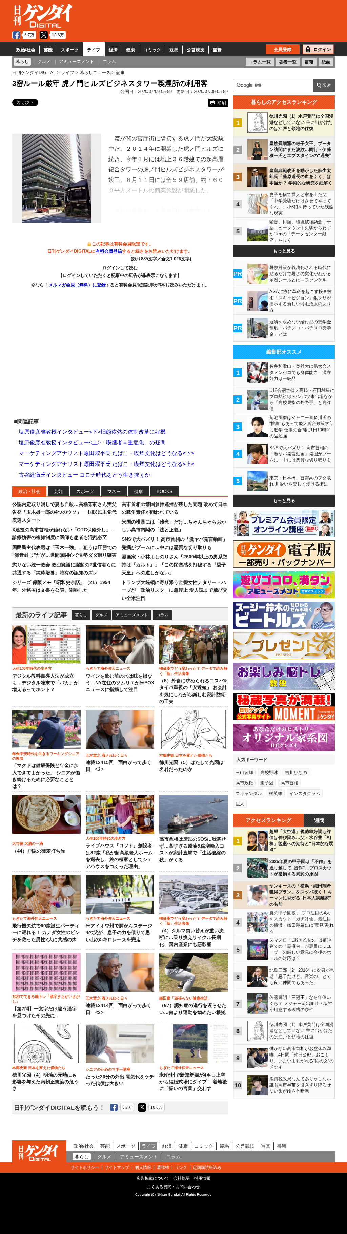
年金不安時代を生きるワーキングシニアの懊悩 (45, 756)
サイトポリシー (84, 1167)
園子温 (266, 782)
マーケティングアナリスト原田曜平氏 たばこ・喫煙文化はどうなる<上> (106, 464)
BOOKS (164, 491)
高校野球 (269, 772)
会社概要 (182, 1178)
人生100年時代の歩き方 (32, 668)
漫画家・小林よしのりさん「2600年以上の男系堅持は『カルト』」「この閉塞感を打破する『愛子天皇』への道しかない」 (174, 564)
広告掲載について (153, 1178)
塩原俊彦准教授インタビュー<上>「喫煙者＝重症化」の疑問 (92, 442)
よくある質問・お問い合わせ (173, 1186)
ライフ (93, 49)
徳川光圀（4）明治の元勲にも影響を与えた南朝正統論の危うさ (45, 1081)
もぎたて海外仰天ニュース (108, 668)
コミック (152, 49)
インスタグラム (304, 793)
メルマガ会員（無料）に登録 (77, 284)
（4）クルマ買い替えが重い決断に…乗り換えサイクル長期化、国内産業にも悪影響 (191, 937)
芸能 (48, 49)
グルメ (101, 615)
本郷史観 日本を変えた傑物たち (185, 755)
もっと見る (284, 250)
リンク (181, 1167)
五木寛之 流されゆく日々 (107, 755)
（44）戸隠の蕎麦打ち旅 (38, 851)
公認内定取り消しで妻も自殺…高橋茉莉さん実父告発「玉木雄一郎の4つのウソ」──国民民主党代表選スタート (64, 512)
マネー (114, 491)
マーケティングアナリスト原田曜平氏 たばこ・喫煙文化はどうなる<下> (106, 453)
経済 (113, 49)
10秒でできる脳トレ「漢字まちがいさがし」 (46, 998)
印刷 (221, 103)
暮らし (81, 615)
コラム (162, 615)
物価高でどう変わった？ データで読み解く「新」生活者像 (193, 670)
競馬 (173, 49)
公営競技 (195, 49)
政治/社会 (25, 49)
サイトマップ (117, 1167)
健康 (130, 49)
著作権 (163, 1167)
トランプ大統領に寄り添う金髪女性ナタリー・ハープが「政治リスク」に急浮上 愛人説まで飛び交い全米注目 (174, 590)
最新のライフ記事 (41, 615)
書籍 (217, 49)
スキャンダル (249, 793)
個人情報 (143, 1167)
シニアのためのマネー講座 (108, 1069)
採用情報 (202, 1178)
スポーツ (70, 49)
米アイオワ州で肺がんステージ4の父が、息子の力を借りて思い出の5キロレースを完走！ (119, 932)
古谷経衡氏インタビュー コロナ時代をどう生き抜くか (84, 475)
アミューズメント (132, 615)
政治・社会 (29, 491)
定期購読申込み (207, 1167)
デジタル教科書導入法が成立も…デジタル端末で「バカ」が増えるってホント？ (45, 682)
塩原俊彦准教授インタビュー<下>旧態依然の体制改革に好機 (92, 432)
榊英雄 (275, 793)
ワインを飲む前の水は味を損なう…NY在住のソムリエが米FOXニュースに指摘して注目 (120, 682)
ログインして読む (120, 267)
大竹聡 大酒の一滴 (27, 843)
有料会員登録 (109, 251)
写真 (265, 1146)
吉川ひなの (296, 772)
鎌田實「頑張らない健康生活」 (185, 998)
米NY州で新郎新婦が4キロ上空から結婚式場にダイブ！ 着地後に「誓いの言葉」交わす (193, 1081)
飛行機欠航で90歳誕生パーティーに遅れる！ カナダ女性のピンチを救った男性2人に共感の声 (46, 932)
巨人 (240, 803)
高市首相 (289, 782)
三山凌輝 (244, 772)
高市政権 (244, 782)
